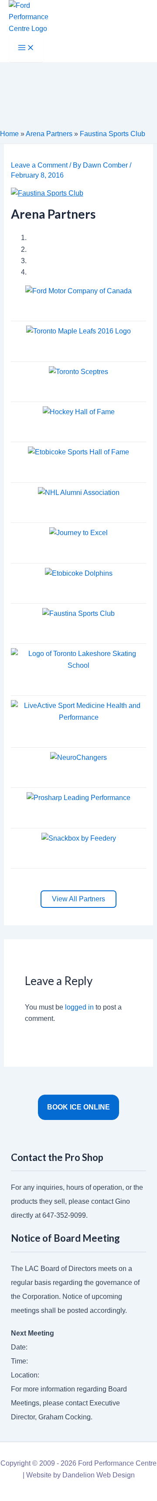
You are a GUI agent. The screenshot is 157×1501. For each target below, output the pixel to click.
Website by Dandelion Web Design (80, 1475)
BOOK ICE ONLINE (78, 1107)
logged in (79, 1007)
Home (9, 133)
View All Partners (78, 899)
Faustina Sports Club (112, 133)
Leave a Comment (39, 165)
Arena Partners (49, 133)
